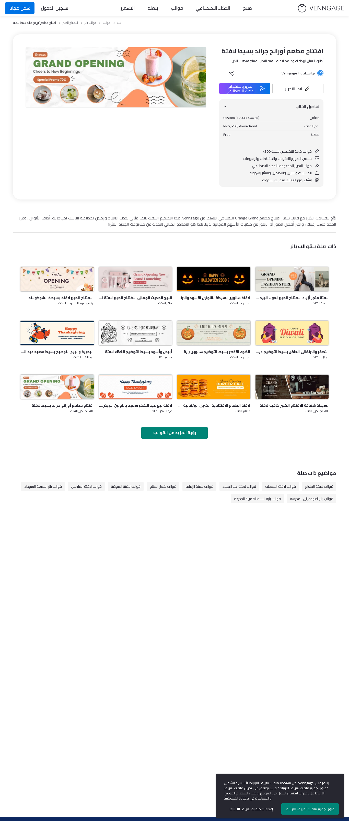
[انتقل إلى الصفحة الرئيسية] (321, 8)
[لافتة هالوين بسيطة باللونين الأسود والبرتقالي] (213, 279)
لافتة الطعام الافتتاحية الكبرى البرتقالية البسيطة (213, 405)
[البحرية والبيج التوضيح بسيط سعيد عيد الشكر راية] (57, 333)
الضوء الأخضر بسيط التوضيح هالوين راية (217, 351)
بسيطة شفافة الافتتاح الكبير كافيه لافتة (294, 405)
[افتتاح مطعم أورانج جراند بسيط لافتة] (57, 387)
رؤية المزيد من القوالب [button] (174, 432)
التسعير (128, 8)
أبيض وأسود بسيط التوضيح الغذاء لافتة (138, 351)
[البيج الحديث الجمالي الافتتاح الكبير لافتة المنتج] (135, 279)
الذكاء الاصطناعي (213, 8)
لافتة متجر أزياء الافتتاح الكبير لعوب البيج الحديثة (292, 297)
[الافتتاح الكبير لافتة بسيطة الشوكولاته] (57, 279)
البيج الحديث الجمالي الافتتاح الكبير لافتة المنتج (135, 297)
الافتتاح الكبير (70, 23)
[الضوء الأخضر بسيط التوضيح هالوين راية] (213, 333)
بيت (119, 23)
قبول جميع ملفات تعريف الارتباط (310, 809)
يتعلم (152, 8)
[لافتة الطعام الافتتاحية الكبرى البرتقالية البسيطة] (213, 387)
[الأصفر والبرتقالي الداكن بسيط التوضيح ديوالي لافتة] (292, 333)
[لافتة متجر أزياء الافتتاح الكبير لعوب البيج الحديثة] (292, 279)
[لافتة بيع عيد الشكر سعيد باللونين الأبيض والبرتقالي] (135, 387)
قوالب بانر (90, 23)
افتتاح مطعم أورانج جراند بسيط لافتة (63, 405)
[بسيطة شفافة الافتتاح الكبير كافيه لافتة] (292, 387)
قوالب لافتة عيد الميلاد (239, 486)
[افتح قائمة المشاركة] (231, 73)
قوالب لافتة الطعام (319, 486)
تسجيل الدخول (54, 8)
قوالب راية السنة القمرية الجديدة (257, 498)
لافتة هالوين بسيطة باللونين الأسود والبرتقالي (213, 297)
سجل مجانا (19, 8)
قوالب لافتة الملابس (86, 486)
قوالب (177, 8)
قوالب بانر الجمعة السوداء (43, 486)
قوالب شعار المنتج (163, 486)
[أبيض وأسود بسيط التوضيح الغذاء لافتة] (135, 333)
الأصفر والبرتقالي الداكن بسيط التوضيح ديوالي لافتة (292, 351)
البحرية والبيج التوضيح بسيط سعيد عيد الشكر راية (57, 351)
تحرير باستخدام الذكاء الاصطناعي (241, 88)
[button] (297, 88)
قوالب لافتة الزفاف (199, 486)
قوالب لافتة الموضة (126, 486)
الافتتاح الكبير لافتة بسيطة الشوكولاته (61, 297)
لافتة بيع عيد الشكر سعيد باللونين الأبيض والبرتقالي (135, 405)
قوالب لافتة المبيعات (280, 486)
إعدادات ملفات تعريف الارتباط (251, 809)
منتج (247, 8)
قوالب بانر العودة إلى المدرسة (311, 498)
